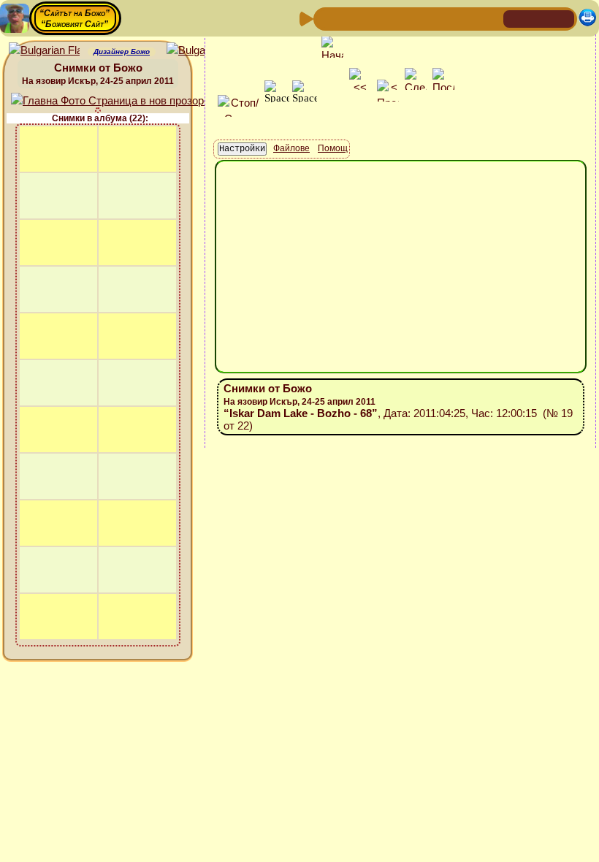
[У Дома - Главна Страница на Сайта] (515, 18)
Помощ (333, 148)
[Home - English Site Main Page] (562, 18)
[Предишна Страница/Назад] (326, 18)
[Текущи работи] (420, 18)
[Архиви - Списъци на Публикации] (373, 18)
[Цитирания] (396, 18)
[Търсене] (490, 18)
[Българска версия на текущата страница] (202, 51)
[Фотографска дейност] (443, 18)
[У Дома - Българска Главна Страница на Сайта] (539, 18)
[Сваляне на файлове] (467, 18)
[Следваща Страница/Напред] (350, 18)
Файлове (291, 148)
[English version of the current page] (44, 51)
